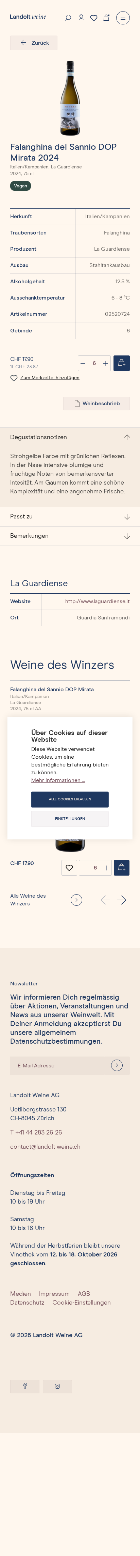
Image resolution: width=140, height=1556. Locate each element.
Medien (20, 1294)
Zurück (40, 43)
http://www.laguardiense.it (97, 601)
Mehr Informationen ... (58, 780)
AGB (84, 1294)
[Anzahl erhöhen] (105, 363)
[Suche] (68, 17)
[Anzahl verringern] (83, 363)
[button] (121, 900)
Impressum (54, 1294)
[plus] (106, 867)
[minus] (84, 867)
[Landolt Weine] (28, 16)
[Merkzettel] (94, 18)
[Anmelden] (117, 1066)
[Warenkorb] (106, 17)
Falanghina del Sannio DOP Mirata (52, 689)
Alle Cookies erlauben (70, 799)
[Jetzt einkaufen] (121, 363)
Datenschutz (27, 1303)
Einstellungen (70, 819)
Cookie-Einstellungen (81, 1303)
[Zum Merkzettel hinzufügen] (69, 868)
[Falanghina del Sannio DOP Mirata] (70, 98)
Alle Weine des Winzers (28, 899)
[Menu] (123, 18)
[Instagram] (57, 1386)
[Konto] (81, 17)
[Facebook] (24, 1386)
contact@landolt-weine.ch (45, 1147)
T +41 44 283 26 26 (36, 1133)
